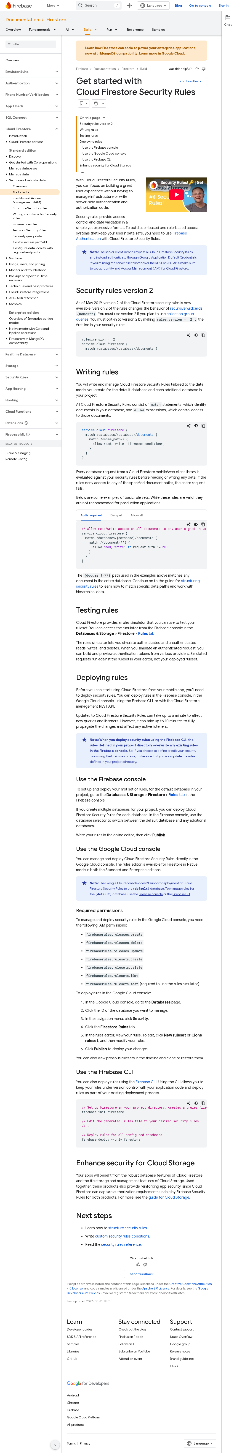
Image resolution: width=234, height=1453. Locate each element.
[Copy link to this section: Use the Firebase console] (150, 779)
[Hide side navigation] (55, 1444)
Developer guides (79, 1329)
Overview (13, 29)
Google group (180, 1344)
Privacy (85, 1443)
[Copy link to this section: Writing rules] (123, 372)
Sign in (223, 5)
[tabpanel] (141, 545)
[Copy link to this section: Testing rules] (122, 610)
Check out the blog (132, 1329)
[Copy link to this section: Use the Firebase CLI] (137, 1072)
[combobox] (99, 5)
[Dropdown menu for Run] (117, 29)
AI (67, 29)
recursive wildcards (186, 308)
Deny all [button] (116, 515)
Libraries (73, 1351)
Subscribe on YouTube (134, 1351)
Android (73, 1395)
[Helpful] (196, 68)
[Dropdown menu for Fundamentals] (56, 29)
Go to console (200, 5)
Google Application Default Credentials (168, 257)
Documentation (22, 20)
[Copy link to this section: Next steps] (116, 1216)
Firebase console (151, 894)
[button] (27, 72)
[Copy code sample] (203, 335)
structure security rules (127, 1228)
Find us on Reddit (131, 1337)
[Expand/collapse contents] (104, 117)
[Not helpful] (203, 68)
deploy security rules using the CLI (151, 740)
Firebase (82, 69)
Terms (71, 1443)
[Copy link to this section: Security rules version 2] (157, 291)
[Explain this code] (188, 335)
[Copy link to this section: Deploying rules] (132, 678)
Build (87, 29)
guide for (169, 1197)
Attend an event (130, 1359)
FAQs (174, 1366)
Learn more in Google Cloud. (162, 53)
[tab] (91, 515)
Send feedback (189, 81)
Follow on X (127, 1344)
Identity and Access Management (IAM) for (145, 268)
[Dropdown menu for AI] (74, 29)
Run (109, 29)
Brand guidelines (182, 1359)
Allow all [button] (136, 515)
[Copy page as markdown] (96, 103)
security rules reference (121, 1244)
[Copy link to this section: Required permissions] (127, 910)
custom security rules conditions (122, 1236)
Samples (158, 29)
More (51, 5)
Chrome (73, 1403)
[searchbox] (30, 44)
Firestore (56, 20)
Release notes (180, 1351)
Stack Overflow (181, 1337)
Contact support (182, 1329)
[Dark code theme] (196, 335)
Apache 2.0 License (155, 1288)
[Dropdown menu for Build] (96, 29)
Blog (178, 5)
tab (146, 633)
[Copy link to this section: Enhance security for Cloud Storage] (199, 1163)
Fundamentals (40, 29)
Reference (135, 29)
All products (75, 1425)
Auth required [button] (91, 515)
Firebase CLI (181, 894)
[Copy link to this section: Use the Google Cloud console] (165, 849)
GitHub (72, 1359)
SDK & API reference (81, 1337)
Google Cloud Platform (83, 1417)
